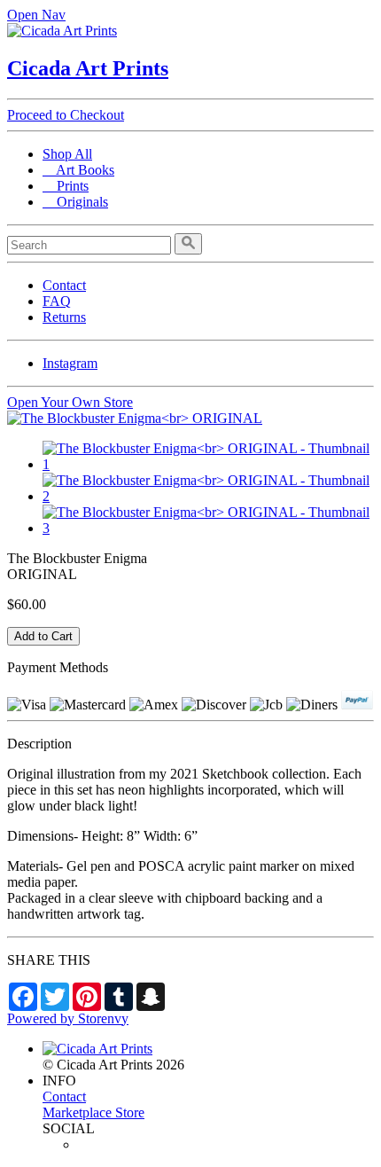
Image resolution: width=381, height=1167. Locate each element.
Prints (66, 185)
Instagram (70, 363)
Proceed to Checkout (65, 114)
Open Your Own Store (70, 402)
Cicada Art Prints (87, 68)
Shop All (67, 153)
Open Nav (36, 14)
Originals (75, 201)
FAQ (57, 301)
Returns (64, 317)
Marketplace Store (93, 1112)
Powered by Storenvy (67, 1018)
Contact (64, 285)
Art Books (78, 169)
